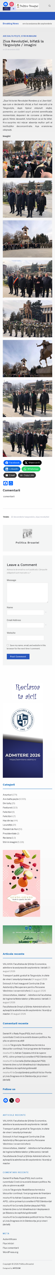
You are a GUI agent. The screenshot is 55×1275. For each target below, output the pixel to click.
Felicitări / (8, 816)
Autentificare (10, 1239)
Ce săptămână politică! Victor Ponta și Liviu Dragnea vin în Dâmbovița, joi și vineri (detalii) (27, 1076)
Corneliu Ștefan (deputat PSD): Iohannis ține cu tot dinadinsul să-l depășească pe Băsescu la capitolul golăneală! (26, 1064)
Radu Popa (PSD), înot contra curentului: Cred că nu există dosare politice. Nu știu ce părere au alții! (27, 1037)
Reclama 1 (8, 838)
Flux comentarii (11, 1248)
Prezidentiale (10, 833)
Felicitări (7, 812)
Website (11, 633)
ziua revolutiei (42, 517)
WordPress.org (10, 1252)
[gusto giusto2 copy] (21, 883)
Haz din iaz (8, 820)
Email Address (14, 620)
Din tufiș (7, 803)
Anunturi (7, 795)
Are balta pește (11, 36)
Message (11, 580)
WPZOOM (16, 1268)
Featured (7, 807)
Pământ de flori (10, 829)
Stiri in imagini (28, 36)
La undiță (7, 825)
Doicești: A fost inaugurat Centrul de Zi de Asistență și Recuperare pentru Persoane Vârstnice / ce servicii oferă (24, 987)
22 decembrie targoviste (23, 517)
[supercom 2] (27, 934)
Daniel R (7, 1033)
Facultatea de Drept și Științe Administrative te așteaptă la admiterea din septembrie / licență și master (27, 1010)
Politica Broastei (27, 542)
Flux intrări (8, 1243)
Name (10, 607)
